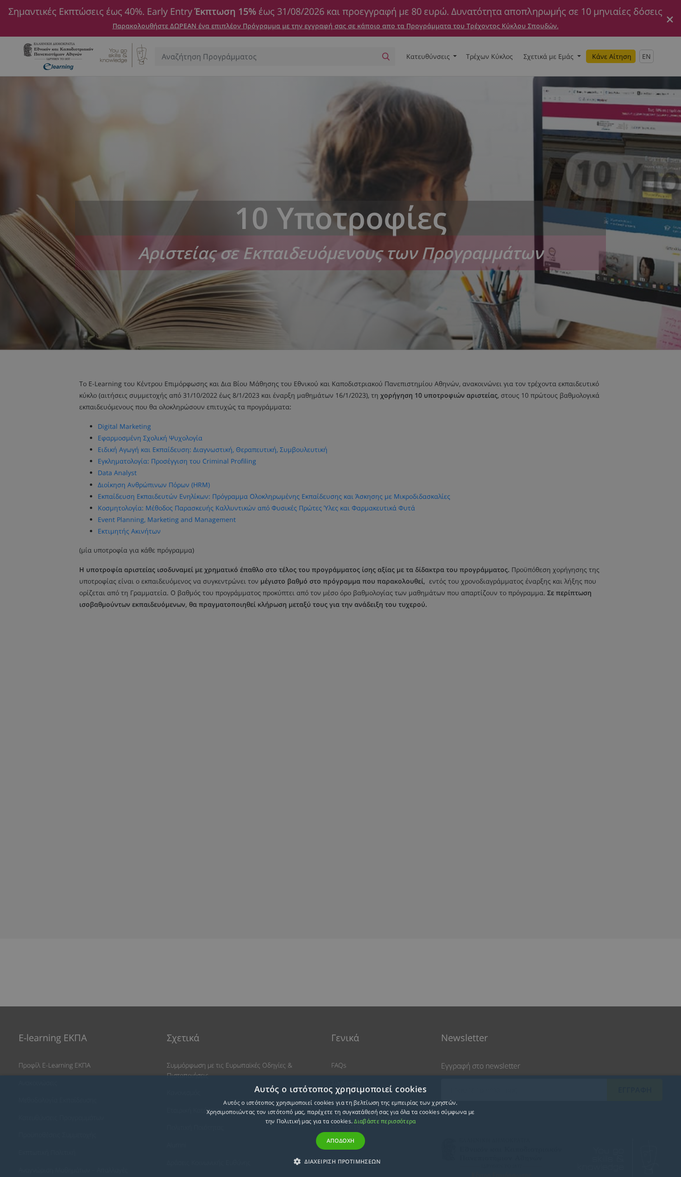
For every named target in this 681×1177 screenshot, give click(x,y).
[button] (340, 1161)
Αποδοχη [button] (341, 1141)
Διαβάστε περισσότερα (385, 1121)
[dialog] (340, 588)
